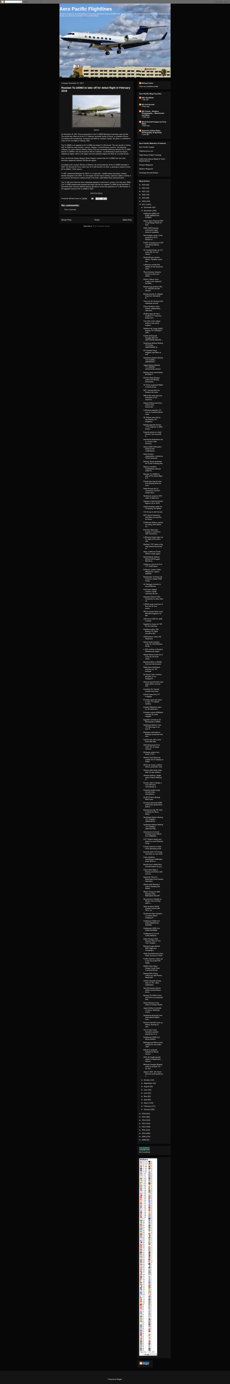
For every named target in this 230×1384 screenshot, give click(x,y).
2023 (144, 185)
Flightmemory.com (146, 151)
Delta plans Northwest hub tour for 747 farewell (151, 669)
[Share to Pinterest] (106, 198)
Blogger (119, 1379)
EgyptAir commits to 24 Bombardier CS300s (152, 721)
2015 (144, 1117)
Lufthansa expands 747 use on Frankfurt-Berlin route (153, 412)
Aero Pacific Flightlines (85, 9)
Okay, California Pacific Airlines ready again (152, 553)
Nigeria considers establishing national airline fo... (152, 469)
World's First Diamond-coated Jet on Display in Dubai (153, 760)
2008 (144, 1140)
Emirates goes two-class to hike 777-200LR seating (152, 702)
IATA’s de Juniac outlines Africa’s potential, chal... (153, 766)
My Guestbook (144, 1152)
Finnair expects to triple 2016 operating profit (152, 848)
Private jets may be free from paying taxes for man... (152, 483)
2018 (144, 201)
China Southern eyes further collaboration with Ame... (151, 308)
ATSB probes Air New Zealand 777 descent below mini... (152, 316)
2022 (144, 188)
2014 (144, 1120)
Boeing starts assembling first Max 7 (152, 373)
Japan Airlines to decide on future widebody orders (152, 1010)
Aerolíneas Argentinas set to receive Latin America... (153, 441)
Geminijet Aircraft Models (148, 173)
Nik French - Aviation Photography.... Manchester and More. (153, 113)
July (145, 1090)
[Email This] (96, 198)
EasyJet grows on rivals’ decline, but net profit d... (152, 434)
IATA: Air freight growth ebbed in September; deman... (152, 1059)
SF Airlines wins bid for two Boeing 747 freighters (152, 419)
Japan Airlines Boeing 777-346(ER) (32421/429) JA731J (152, 367)
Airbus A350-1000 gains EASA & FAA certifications (152, 449)
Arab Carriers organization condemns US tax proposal (153, 456)
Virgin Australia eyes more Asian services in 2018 (153, 954)
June (146, 1093)
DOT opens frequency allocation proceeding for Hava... (152, 517)
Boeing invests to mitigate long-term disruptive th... (153, 296)
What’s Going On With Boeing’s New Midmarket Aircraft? (151, 894)
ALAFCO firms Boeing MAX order (151, 798)
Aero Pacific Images (146, 147)
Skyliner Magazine (146, 169)
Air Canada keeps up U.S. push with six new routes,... (153, 252)
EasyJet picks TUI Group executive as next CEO (152, 853)
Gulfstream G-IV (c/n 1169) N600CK (151, 935)
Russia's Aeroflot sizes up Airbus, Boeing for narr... (153, 1025)
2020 (144, 195)
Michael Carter (147, 83)
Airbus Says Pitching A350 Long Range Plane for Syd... (153, 223)
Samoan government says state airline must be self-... (153, 684)
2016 (144, 1114)
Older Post (127, 220)
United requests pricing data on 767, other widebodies (152, 983)
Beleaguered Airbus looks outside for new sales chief (153, 1045)
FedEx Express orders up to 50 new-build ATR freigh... (153, 961)
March (146, 1103)
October (147, 1080)
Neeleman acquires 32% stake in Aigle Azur (152, 497)
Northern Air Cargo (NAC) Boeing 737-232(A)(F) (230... (153, 330)
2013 (144, 1123)
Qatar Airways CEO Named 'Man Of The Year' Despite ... (152, 941)
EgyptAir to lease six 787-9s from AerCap (153, 625)
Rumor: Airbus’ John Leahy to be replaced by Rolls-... (152, 281)
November (148, 211)
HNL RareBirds (148, 98)
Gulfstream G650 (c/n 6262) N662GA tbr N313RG (151, 923)
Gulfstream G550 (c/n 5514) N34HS (151, 1038)
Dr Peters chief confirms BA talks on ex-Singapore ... (152, 677)
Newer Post (66, 220)
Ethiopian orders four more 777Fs (151, 753)
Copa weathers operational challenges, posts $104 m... (153, 859)
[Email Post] (92, 198)
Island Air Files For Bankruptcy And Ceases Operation (153, 879)
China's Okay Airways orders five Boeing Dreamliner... (151, 380)
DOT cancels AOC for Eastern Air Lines (151, 391)
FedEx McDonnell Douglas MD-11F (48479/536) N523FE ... (153, 338)
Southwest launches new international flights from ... (152, 1017)
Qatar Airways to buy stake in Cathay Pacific (152, 1004)
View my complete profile (148, 86)
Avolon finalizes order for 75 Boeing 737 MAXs (152, 508)
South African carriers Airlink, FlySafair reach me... (152, 259)
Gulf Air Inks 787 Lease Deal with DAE (152, 741)
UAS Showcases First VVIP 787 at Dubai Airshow (151, 747)
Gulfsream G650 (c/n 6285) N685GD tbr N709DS (151, 216)
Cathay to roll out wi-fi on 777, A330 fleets (152, 565)
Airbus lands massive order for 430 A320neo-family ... (153, 644)
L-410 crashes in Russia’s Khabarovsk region (153, 650)
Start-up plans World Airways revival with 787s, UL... (151, 908)
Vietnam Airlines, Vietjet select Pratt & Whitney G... (152, 777)
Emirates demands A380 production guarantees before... (152, 805)
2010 (144, 1133)
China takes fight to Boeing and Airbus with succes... (152, 872)
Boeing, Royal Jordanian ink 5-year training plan (153, 462)
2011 (144, 1130)
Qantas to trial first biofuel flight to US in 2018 (153, 502)
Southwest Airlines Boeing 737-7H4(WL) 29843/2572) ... (153, 819)
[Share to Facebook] (103, 198)
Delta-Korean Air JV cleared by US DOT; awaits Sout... (151, 491)
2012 (144, 1127)
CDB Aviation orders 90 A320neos (152, 638)
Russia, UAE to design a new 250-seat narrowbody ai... (152, 785)
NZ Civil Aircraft (148, 104)
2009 (144, 1136)
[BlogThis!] (99, 198)
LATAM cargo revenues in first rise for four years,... (153, 606)
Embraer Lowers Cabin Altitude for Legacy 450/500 (152, 572)
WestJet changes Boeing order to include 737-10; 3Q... (152, 1066)
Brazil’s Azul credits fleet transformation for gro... (153, 865)
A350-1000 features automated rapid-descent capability (151, 230)
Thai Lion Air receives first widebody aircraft (153, 302)
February (147, 1106)
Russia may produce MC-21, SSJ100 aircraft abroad (153, 289)
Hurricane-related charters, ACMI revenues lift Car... (151, 592)
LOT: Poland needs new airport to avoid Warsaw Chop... (153, 841)
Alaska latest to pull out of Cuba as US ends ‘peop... (153, 657)
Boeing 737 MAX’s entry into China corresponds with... (153, 997)
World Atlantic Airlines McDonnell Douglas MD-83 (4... (151, 559)
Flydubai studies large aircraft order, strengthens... (151, 792)
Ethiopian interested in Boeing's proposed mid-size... (153, 734)
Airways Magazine (146, 165)
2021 (144, 191)
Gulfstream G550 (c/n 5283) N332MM (151, 929)
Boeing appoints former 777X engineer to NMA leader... (152, 427)
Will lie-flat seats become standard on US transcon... (152, 398)
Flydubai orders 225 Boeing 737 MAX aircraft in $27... (151, 631)
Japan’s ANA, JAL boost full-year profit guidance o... (153, 1074)
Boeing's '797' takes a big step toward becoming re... (153, 546)
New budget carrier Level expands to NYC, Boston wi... (152, 237)
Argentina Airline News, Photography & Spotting (152, 131)
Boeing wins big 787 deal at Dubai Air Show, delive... (152, 812)
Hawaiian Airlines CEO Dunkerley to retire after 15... (153, 599)
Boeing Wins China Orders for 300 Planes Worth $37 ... (152, 975)
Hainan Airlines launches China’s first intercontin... (152, 405)
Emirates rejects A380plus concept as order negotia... (153, 714)
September (148, 1083)
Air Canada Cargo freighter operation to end (152, 352)
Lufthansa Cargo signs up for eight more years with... (153, 539)
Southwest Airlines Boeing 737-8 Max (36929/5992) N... (153, 345)
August (147, 1086)
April (146, 1100)
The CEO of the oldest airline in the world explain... (151, 323)
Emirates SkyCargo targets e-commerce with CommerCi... (152, 532)
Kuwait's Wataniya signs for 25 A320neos (152, 708)
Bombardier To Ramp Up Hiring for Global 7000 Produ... (152, 579)
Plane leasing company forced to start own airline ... (152, 274)
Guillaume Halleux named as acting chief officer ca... (153, 524)
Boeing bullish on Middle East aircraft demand (152, 663)
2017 (144, 204)
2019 (144, 198)
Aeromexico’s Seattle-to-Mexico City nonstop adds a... (152, 901)
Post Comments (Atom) (101, 226)
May (146, 1096)
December (148, 207)
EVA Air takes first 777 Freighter (151, 695)
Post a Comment (70, 209)
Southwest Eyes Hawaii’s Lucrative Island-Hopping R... (152, 916)
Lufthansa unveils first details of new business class (153, 267)
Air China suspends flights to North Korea (153, 386)
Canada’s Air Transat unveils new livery (151, 690)
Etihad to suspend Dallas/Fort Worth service (150, 1052)
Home (97, 220)
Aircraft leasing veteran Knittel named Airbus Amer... (152, 990)
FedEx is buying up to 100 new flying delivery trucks (153, 245)
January (147, 1109)
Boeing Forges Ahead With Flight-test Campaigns (151, 948)
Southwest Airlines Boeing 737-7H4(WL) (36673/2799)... (153, 827)
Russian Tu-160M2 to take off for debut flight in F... (152, 476)
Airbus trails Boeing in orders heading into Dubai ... (151, 886)
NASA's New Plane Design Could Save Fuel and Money (151, 968)
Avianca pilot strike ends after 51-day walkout (152, 771)
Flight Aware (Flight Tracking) (150, 155)
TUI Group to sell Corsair (152, 512)
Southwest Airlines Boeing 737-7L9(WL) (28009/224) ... (153, 360)
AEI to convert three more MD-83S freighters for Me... (153, 613)
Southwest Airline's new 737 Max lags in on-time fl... (152, 727)
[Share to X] (101, 198)
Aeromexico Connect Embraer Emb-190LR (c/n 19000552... (152, 834)
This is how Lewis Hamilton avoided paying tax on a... (150, 1032)
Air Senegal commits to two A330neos (152, 585)
